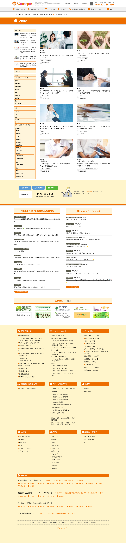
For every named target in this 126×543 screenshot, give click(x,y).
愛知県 (22, 486)
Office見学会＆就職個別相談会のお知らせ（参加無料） (30, 280)
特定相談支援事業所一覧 (26, 513)
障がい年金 (19, 171)
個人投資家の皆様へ (57, 457)
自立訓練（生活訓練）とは (27, 377)
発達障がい (17, 95)
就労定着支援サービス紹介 (91, 356)
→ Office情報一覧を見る (72, 287)
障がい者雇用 (20, 164)
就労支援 (17, 89)
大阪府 (90, 484)
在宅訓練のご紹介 (90, 346)
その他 (16, 81)
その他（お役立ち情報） (58, 413)
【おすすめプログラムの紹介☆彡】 (76, 219)
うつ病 (17, 136)
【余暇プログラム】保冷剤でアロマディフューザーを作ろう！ (84, 273)
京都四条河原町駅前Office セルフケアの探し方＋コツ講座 (83, 239)
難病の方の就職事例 (58, 402)
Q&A (111, 9)
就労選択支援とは (24, 374)
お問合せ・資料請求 (89, 436)
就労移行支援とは (24, 336)
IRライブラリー (55, 448)
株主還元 (54, 442)
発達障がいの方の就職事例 (60, 397)
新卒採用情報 (88, 391)
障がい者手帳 (18, 103)
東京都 (42, 484)
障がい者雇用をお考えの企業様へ (58, 522)
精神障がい (18, 128)
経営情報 (54, 439)
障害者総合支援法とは (25, 346)
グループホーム (19, 112)
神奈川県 (23, 484)
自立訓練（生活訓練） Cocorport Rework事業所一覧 (35, 493)
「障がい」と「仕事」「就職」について (63, 389)
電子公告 (54, 465)
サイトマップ (72, 522)
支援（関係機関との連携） (60, 365)
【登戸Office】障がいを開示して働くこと (78, 233)
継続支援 (17, 98)
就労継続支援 (20, 158)
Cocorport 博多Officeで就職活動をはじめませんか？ (29, 264)
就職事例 (54, 391)
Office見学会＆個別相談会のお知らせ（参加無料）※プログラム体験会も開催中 (37, 235)
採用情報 (84, 3)
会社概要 (67, 3)
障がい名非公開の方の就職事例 (62, 404)
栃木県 (71, 484)
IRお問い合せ (55, 462)
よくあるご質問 (56, 459)
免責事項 (54, 468)
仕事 (17, 168)
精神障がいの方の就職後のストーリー (64, 410)
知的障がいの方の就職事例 (60, 399)
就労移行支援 (20, 156)
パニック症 (17, 83)
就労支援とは (23, 368)
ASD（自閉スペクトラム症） (22, 78)
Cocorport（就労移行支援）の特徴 (63, 341)
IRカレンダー (55, 454)
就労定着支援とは (24, 371)
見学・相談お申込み (89, 439)
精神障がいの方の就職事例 (60, 394)
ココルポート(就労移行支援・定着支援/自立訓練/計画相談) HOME (33, 14)
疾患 (16, 117)
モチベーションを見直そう (73, 266)
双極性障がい (18, 86)
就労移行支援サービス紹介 (91, 336)
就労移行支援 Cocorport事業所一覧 (29, 480)
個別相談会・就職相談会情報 (27, 389)
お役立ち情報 (58, 14)
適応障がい (19, 148)
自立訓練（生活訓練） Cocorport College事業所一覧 (35, 503)
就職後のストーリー (57, 407)
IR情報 (76, 3)
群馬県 (61, 484)
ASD (16, 114)
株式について (55, 451)
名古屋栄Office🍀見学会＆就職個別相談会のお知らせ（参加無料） (33, 228)
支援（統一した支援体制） (60, 368)
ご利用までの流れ (90, 343)
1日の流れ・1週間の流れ (92, 338)
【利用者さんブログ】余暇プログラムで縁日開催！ (80, 253)
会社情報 (32, 522)
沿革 (20, 445)
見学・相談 (93, 522)
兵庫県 (100, 484)
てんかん (18, 139)
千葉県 (32, 484)
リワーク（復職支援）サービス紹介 (94, 349)
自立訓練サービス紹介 (90, 359)
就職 (16, 92)
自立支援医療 (19, 176)
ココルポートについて (57, 336)
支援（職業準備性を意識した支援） (63, 371)
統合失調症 (19, 145)
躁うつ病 (18, 133)
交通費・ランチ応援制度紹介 (92, 367)
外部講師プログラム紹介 (91, 370)
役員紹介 (21, 439)
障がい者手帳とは (25, 360)
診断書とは (23, 358)
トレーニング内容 (90, 341)
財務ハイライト (56, 445)
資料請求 (25, 188)
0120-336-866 (45, 194)
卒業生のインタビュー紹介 (73, 226)
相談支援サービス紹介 (90, 362)
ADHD (16, 75)
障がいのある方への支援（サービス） (30, 343)
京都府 (80, 484)
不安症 (17, 130)
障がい (16, 101)
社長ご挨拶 (22, 442)
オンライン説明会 (19, 251)
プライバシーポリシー (25, 451)
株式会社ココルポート (63, 528)
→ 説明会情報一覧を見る (21, 291)
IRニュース (54, 436)
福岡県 (32, 486)
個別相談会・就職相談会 (78, 9)
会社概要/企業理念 (24, 436)
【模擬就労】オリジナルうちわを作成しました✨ (80, 260)
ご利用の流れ (89, 364)
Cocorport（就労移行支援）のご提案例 (64, 347)
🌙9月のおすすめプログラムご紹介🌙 (77, 246)
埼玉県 (51, 484)
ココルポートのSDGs (25, 448)
